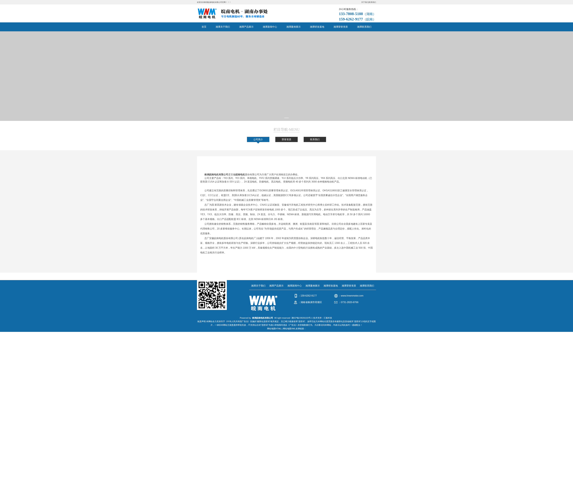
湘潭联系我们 (364, 27)
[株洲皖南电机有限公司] (236, 13)
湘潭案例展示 (293, 27)
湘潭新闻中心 (270, 27)
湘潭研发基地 (317, 27)
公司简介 (258, 139)
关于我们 (364, 2)
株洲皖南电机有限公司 (216, 174)
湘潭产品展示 (246, 27)
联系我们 (372, 2)
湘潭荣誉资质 (341, 27)
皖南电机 (240, 174)
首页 (204, 27)
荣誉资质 (286, 139)
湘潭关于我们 (223, 27)
